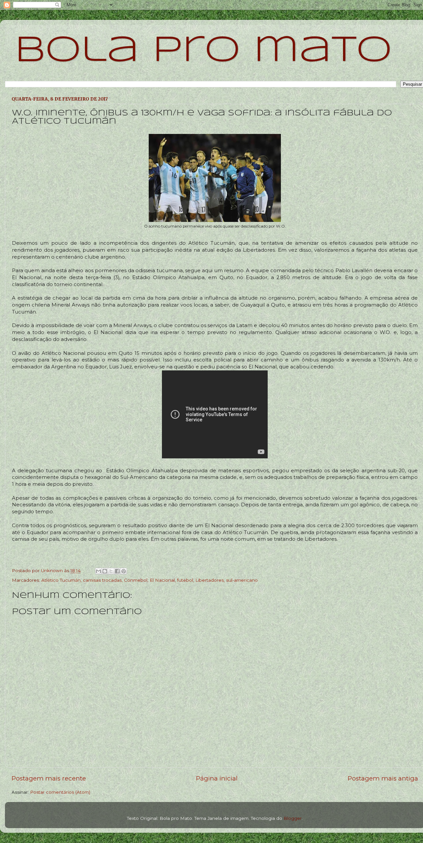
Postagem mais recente (49, 778)
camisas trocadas (102, 580)
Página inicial (217, 778)
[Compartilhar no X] (111, 571)
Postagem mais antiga (383, 778)
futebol (185, 580)
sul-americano (242, 580)
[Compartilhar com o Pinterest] (123, 571)
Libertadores (209, 580)
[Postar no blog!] (104, 571)
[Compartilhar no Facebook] (117, 571)
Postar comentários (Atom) (60, 792)
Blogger (293, 818)
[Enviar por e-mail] (98, 571)
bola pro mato (203, 51)
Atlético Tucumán (61, 580)
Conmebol (135, 580)
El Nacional (162, 580)
